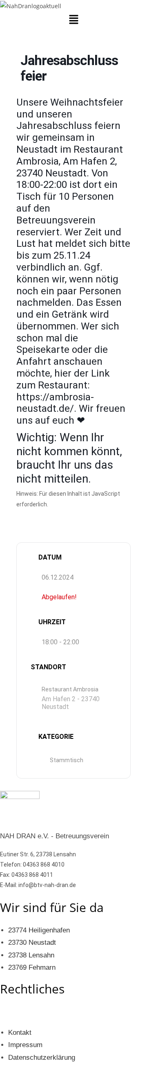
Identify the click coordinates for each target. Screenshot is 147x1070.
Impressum (25, 1045)
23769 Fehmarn (32, 967)
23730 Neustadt (32, 942)
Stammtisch (66, 760)
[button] (73, 19)
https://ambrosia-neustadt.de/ (55, 403)
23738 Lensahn (31, 955)
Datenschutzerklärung (41, 1057)
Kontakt (19, 1032)
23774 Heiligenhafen (39, 930)
